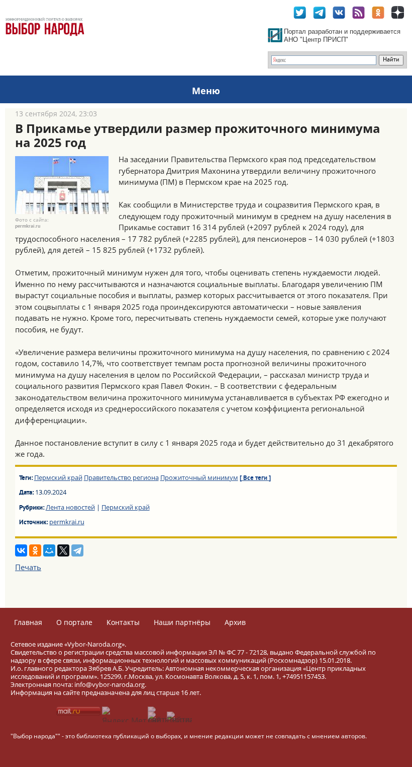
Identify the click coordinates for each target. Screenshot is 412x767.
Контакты (123, 622)
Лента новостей (70, 507)
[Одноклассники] (35, 550)
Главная (28, 622)
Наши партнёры (182, 622)
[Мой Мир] (49, 550)
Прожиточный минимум (199, 477)
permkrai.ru (66, 521)
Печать (28, 567)
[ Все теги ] (255, 478)
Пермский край (58, 477)
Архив (235, 622)
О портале (74, 622)
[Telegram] (77, 550)
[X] (63, 550)
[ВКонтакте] (21, 550)
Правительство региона (121, 477)
